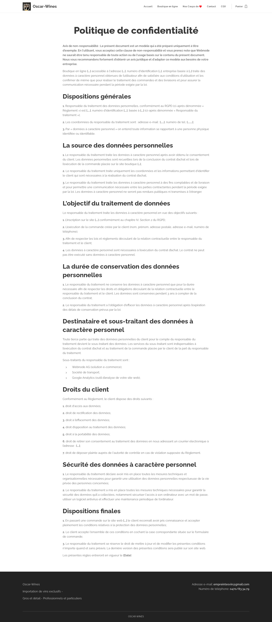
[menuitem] (149, 6)
